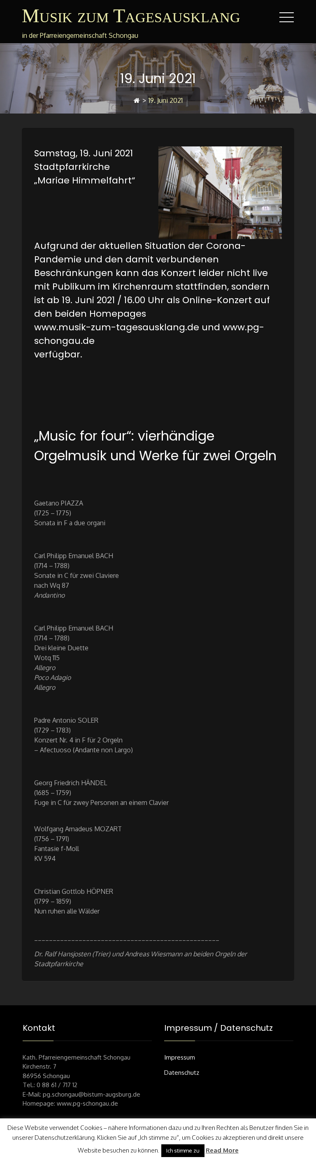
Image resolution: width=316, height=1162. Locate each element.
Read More (222, 1150)
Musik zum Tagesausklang (131, 15)
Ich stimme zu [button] (183, 1150)
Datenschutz (181, 1072)
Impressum (179, 1057)
